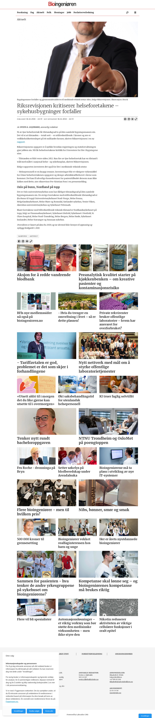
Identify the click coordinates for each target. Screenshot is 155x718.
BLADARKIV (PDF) (61, 654)
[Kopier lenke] (136, 119)
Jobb (69, 12)
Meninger (59, 12)
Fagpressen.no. (12, 702)
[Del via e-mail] (132, 119)
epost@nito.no (115, 693)
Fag (32, 12)
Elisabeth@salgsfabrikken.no (121, 682)
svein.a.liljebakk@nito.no (88, 679)
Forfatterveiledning (84, 12)
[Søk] (127, 12)
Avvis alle (49, 711)
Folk (49, 12)
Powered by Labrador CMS (77, 715)
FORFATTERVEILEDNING (92, 654)
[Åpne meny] (135, 12)
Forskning (22, 12)
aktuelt (34, 236)
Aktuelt (40, 12)
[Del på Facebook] (125, 119)
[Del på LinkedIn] (128, 119)
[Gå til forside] (78, 4)
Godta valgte (34, 711)
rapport (21, 142)
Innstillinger (145, 716)
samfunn (22, 236)
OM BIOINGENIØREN (123, 654)
